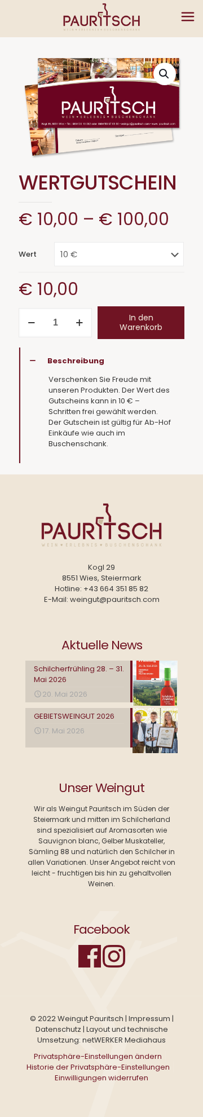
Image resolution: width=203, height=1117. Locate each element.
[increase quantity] (79, 323)
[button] (164, 74)
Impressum (149, 1018)
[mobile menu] (187, 17)
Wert (28, 254)
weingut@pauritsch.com (115, 599)
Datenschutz (58, 1029)
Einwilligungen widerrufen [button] (101, 1077)
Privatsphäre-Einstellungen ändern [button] (98, 1056)
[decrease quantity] (31, 323)
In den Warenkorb (141, 322)
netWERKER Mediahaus (124, 1040)
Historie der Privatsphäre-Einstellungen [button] (98, 1067)
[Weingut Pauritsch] (101, 17)
